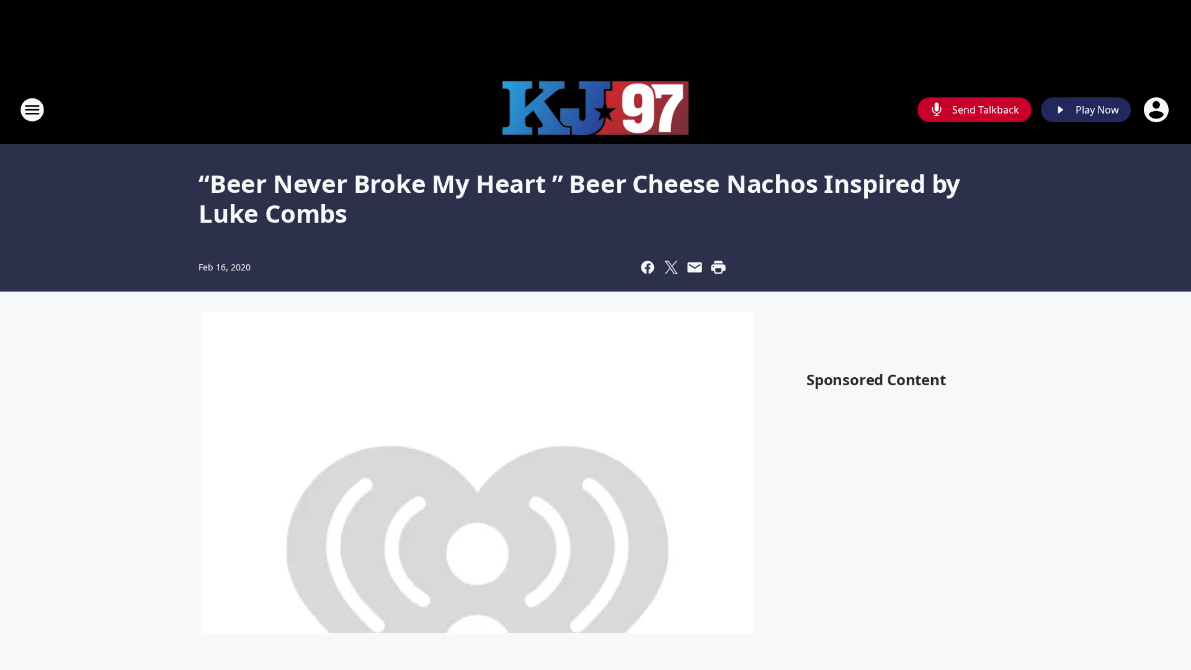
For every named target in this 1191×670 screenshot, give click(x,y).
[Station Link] (595, 110)
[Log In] (1157, 109)
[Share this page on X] (671, 267)
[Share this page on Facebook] (647, 267)
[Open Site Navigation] (32, 109)
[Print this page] (718, 267)
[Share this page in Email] (694, 267)
